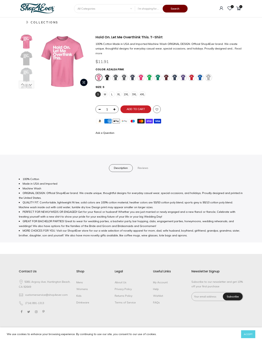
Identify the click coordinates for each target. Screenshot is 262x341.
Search (175, 8)
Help (156, 289)
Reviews (143, 168)
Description (121, 168)
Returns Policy (123, 295)
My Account (160, 282)
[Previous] (42, 61)
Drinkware (82, 302)
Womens (82, 289)
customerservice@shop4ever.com (46, 295)
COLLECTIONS (44, 22)
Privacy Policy (123, 289)
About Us (120, 282)
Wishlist (158, 295)
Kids (79, 295)
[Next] (83, 61)
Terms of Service (125, 302)
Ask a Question (105, 133)
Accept (248, 334)
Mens (79, 282)
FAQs (156, 302)
